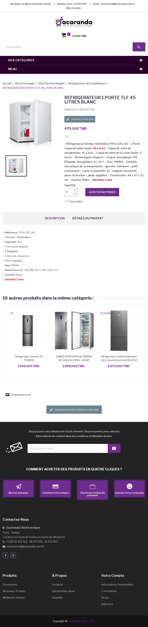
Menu (12, 69)
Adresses (107, 604)
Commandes (109, 591)
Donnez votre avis (82, 119)
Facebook (5, 555)
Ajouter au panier (102, 192)
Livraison (57, 584)
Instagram (13, 555)
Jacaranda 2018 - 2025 (82, 621)
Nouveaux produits (14, 591)
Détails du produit (87, 218)
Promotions (10, 584)
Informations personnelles (117, 584)
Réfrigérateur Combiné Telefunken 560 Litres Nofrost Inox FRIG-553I (119, 358)
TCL (12, 313)
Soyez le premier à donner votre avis (76, 409)
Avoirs (105, 597)
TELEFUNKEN (107, 313)
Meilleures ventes (14, 597)
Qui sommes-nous (63, 591)
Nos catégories (21, 60)
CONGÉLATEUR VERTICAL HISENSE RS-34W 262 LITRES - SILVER (74, 358)
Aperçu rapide (29, 331)
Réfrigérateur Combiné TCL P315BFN (29, 358)
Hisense (59, 313)
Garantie (57, 597)
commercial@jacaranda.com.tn (117, 3)
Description (55, 218)
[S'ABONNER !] (114, 448)
